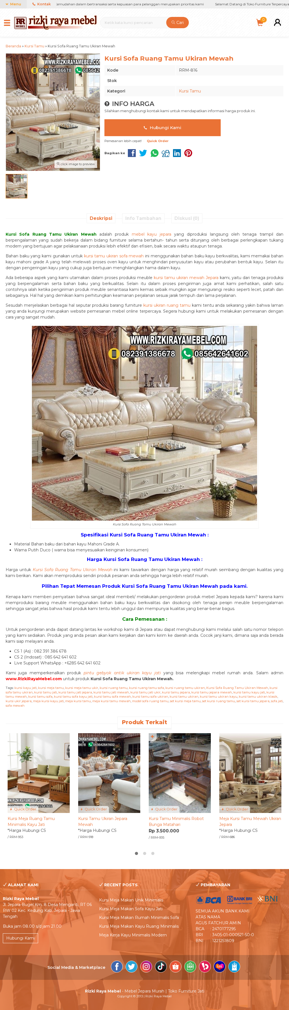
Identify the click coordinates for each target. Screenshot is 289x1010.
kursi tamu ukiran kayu (218, 697)
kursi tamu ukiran (184, 697)
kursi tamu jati (45, 692)
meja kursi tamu (78, 701)
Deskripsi (101, 218)
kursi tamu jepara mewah (211, 692)
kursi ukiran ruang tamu (167, 305)
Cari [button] (179, 22)
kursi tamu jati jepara (75, 692)
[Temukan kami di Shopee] (175, 967)
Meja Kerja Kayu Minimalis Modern (133, 935)
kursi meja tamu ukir (81, 688)
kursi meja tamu (51, 688)
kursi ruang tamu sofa (146, 688)
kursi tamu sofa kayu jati (73, 697)
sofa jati (277, 701)
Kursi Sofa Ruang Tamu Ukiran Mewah (237, 688)
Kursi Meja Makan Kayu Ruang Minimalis (139, 926)
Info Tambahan (143, 218)
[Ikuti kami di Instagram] (146, 967)
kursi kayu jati (25, 688)
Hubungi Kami (164, 127)
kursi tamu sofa (40, 697)
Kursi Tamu (190, 91)
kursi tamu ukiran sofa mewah (114, 255)
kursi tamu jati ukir (145, 692)
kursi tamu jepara (176, 692)
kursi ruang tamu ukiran (185, 688)
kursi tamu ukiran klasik (258, 697)
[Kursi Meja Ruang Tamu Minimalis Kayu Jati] (39, 772)
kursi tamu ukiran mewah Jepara (186, 277)
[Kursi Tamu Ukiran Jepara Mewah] (109, 772)
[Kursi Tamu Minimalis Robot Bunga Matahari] (180, 772)
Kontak (43, 4)
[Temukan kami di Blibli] (234, 967)
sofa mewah (15, 706)
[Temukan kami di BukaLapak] (205, 967)
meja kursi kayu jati (48, 701)
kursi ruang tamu (114, 688)
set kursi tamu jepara (253, 701)
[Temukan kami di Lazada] (219, 967)
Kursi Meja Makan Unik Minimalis (131, 900)
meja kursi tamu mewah (111, 701)
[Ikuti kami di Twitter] (131, 967)
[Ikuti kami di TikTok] (161, 967)
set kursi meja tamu (185, 701)
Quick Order (24, 809)
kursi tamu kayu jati (249, 692)
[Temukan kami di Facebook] (117, 967)
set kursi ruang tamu (218, 701)
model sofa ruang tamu (150, 701)
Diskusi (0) (186, 218)
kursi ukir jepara (19, 701)
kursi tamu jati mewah (111, 692)
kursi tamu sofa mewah (112, 697)
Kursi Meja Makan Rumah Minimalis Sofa (139, 917)
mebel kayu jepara (151, 234)
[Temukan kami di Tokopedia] (190, 967)
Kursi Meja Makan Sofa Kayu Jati (131, 908)
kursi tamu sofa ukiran (150, 697)
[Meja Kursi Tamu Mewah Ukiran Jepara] (250, 772)
